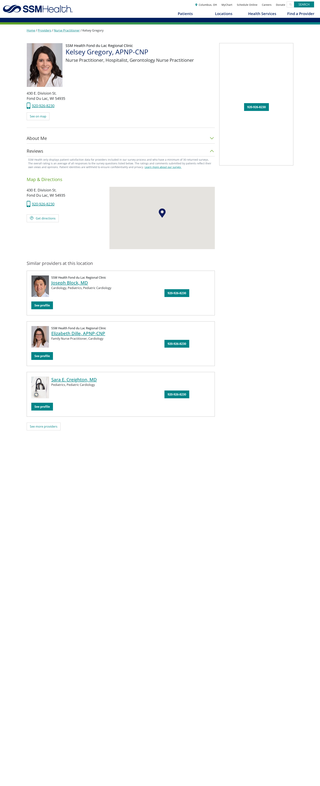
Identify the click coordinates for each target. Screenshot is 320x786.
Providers (44, 30)
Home (31, 30)
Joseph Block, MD (69, 283)
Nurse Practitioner (67, 30)
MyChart (226, 4)
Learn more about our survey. (163, 167)
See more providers (43, 426)
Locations (223, 13)
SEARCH (304, 4)
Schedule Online (247, 4)
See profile (42, 305)
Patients (185, 13)
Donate (280, 4)
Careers (266, 4)
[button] (121, 139)
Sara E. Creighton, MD (74, 379)
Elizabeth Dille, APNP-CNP (78, 333)
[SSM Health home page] (38, 8)
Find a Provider (300, 13)
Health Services (262, 13)
